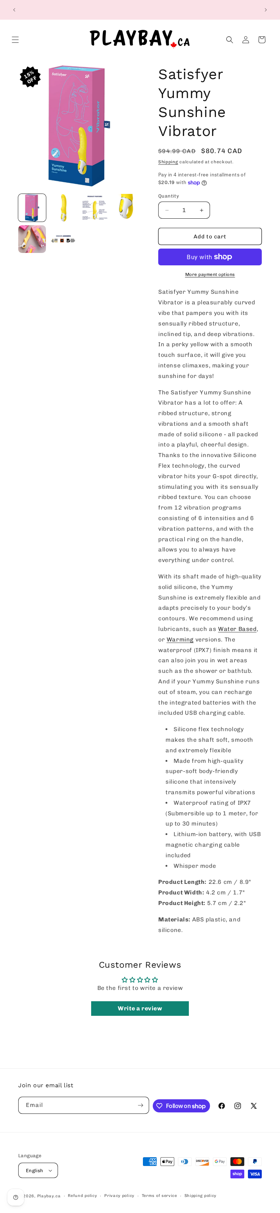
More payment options (210, 274)
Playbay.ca (49, 1196)
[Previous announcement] (14, 10)
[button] (15, 40)
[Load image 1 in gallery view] (32, 208)
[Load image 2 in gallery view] (63, 208)
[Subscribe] (141, 1105)
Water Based (237, 628)
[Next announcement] (266, 10)
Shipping (168, 161)
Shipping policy (200, 1195)
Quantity (168, 196)
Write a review (140, 1008)
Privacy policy (119, 1195)
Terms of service (159, 1195)
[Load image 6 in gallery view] (63, 239)
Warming (180, 639)
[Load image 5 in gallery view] (32, 239)
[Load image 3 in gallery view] (95, 208)
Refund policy (82, 1195)
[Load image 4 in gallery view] (126, 208)
